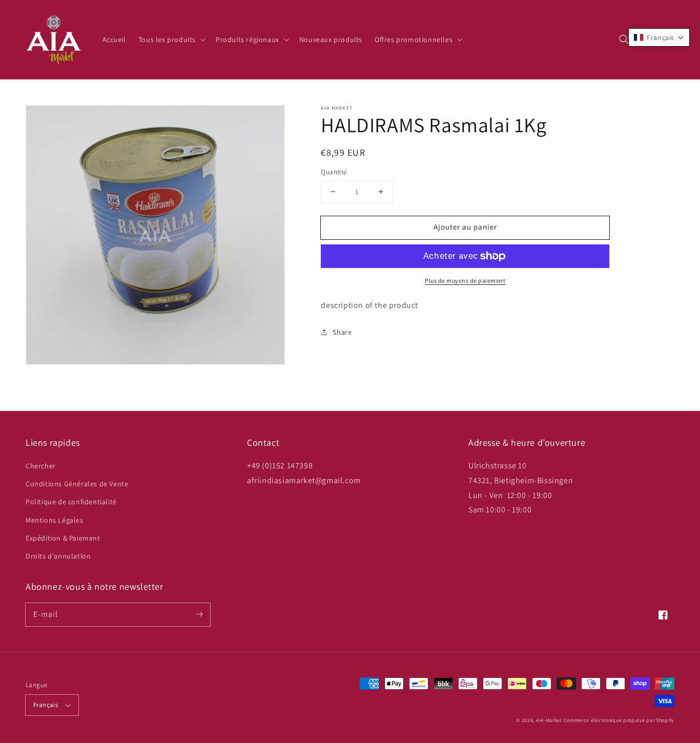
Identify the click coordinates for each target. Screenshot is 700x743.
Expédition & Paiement (63, 538)
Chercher (41, 465)
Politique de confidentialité (71, 501)
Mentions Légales (55, 520)
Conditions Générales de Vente (77, 483)
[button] (624, 39)
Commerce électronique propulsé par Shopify (619, 720)
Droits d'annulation (58, 556)
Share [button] (342, 332)
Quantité (333, 172)
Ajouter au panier (465, 227)
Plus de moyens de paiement (465, 280)
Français (45, 704)
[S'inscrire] (199, 614)
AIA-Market (549, 720)
